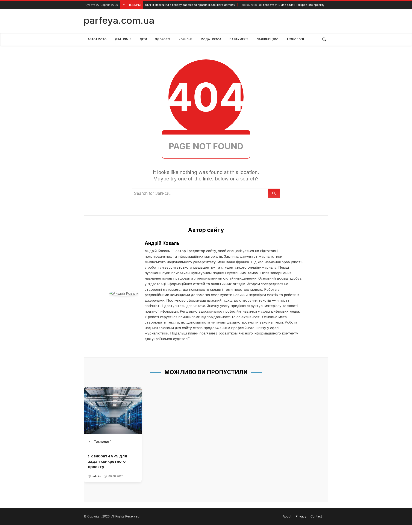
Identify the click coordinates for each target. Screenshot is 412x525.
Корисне (185, 39)
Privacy (301, 516)
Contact (316, 516)
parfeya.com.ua (119, 20)
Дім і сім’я (123, 39)
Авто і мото (97, 39)
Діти (143, 39)
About (287, 516)
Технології (295, 39)
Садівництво (267, 39)
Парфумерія (238, 39)
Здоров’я (162, 39)
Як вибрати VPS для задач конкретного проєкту (279, 4)
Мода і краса (211, 39)
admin (96, 476)
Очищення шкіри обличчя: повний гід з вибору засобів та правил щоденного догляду (164, 4)
